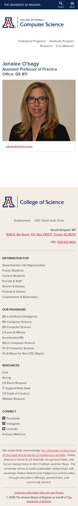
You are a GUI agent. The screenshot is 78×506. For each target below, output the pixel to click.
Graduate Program (61, 41)
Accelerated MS (12, 338)
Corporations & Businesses (20, 297)
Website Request (13, 399)
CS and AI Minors (13, 332)
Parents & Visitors (14, 292)
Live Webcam (65, 46)
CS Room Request (14, 383)
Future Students (12, 270)
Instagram (13, 424)
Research (46, 46)
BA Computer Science (17, 322)
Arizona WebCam (14, 434)
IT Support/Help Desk (16, 388)
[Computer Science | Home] (39, 22)
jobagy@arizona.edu (18, 146)
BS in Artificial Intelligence (19, 316)
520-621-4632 (66, 242)
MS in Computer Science (18, 343)
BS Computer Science (16, 327)
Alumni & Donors (13, 286)
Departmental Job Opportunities (23, 265)
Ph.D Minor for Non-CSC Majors (23, 353)
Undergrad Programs (32, 41)
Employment (22, 220)
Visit (5, 372)
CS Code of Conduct (16, 393)
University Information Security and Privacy (39, 492)
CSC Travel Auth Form (49, 220)
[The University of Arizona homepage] (22, 4)
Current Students (13, 276)
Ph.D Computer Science (18, 348)
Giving (6, 378)
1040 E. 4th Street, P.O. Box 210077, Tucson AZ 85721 (41, 234)
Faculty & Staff (12, 281)
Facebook (13, 418)
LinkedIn (12, 429)
